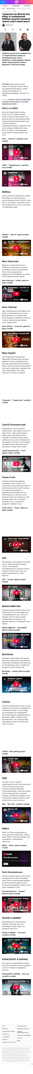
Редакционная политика (8, 1031)
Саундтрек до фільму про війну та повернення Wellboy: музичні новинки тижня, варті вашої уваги (24, 8)
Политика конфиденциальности (22, 1032)
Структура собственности (8, 1042)
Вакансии (4, 1039)
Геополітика (16, 6)
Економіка (27, 6)
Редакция (4, 1028)
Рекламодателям (21, 1026)
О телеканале (5, 1034)
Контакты (19, 1038)
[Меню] (3, 2)
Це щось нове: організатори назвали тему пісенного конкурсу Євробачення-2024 (16, 101)
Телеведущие (5, 1036)
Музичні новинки (11, 8)
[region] (16, 1070)
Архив (18, 1040)
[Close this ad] (32, 1064)
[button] (5, 29)
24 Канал (4, 6)
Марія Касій (9, 25)
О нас (3, 1026)
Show (3, 8)
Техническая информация (23, 1035)
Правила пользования (23, 1028)
